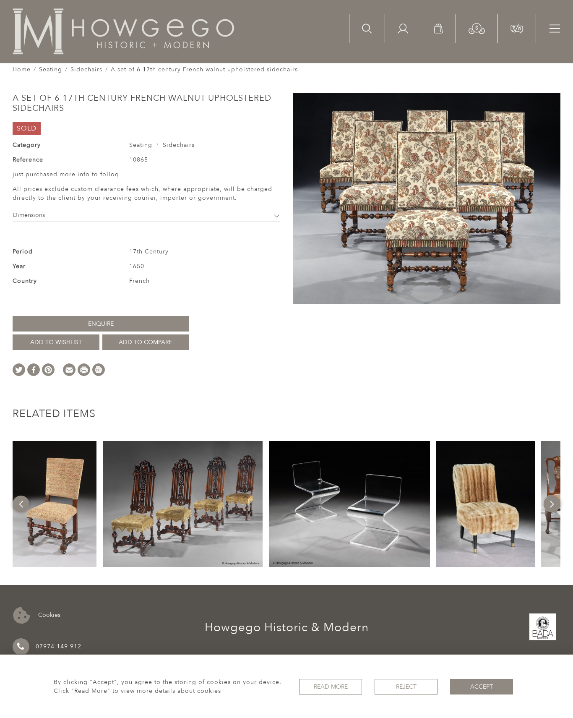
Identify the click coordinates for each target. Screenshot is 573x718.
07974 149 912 (58, 646)
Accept (481, 687)
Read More (331, 687)
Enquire (101, 324)
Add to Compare (145, 342)
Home (22, 69)
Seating (50, 69)
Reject (406, 687)
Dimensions (29, 215)
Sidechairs (86, 69)
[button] (477, 28)
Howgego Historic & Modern (287, 627)
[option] (54, 504)
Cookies (48, 615)
